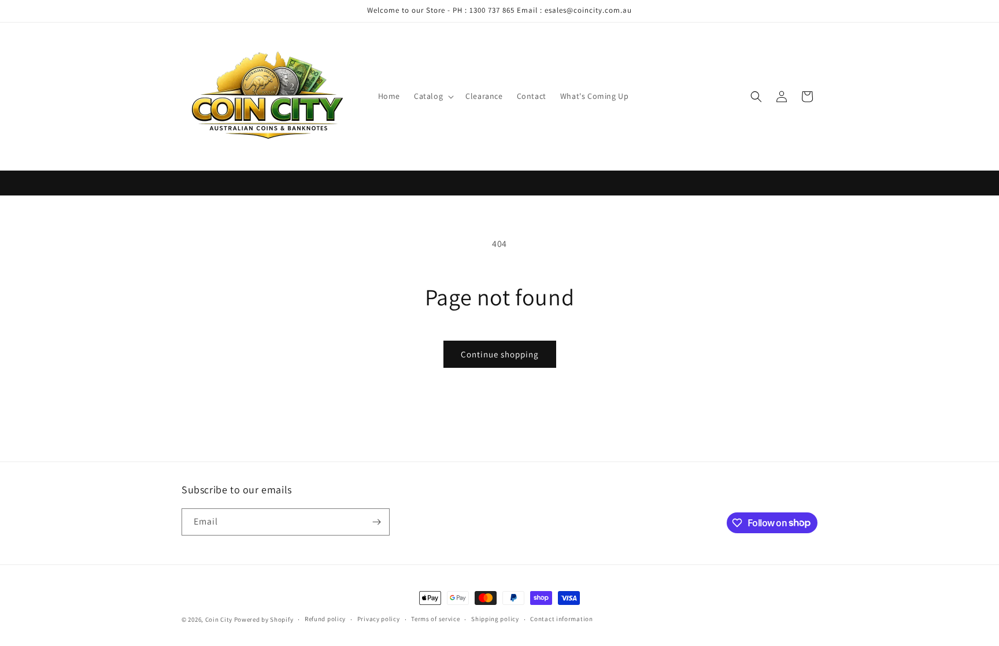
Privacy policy (378, 619)
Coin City (218, 619)
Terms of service (435, 619)
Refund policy (325, 619)
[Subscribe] (376, 522)
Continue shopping (500, 354)
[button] (432, 96)
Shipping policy (495, 619)
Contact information (561, 619)
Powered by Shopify (264, 619)
